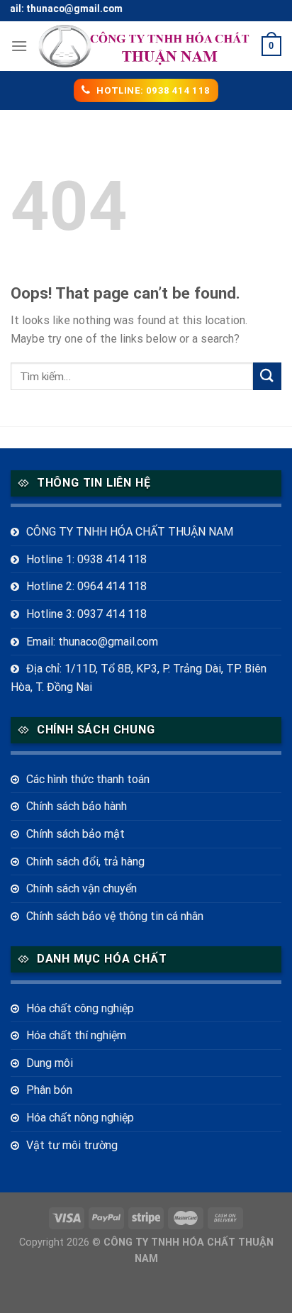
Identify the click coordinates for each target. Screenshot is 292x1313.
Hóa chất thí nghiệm (76, 1035)
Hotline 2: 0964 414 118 (86, 586)
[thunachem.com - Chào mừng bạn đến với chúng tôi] (144, 46)
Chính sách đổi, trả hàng (85, 861)
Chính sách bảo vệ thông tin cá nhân (114, 916)
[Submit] (267, 376)
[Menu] (19, 45)
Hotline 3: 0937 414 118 (86, 614)
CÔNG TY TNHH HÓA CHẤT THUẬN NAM (129, 531)
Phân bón (49, 1090)
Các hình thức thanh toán (88, 779)
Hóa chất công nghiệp (80, 1008)
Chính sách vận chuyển (81, 888)
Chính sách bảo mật (75, 834)
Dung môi (49, 1063)
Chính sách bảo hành (76, 806)
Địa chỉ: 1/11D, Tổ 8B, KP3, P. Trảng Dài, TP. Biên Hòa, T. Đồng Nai (138, 678)
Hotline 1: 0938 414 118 (86, 559)
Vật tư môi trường (72, 1145)
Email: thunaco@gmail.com (92, 641)
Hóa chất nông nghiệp (80, 1117)
